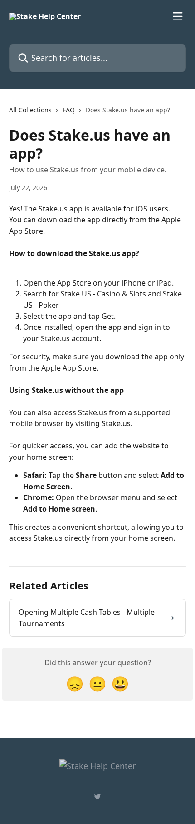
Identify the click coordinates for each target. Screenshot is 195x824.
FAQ (69, 110)
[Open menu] (178, 16)
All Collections (30, 110)
